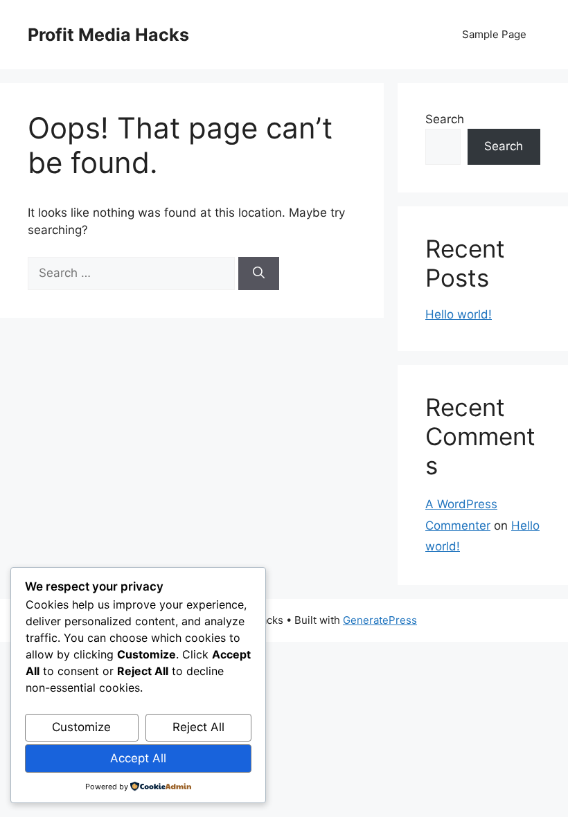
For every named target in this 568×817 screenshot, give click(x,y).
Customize (81, 727)
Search (444, 119)
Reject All (198, 727)
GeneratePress (380, 620)
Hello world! (458, 314)
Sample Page (494, 34)
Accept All (138, 758)
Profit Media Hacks (108, 34)
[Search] (258, 273)
